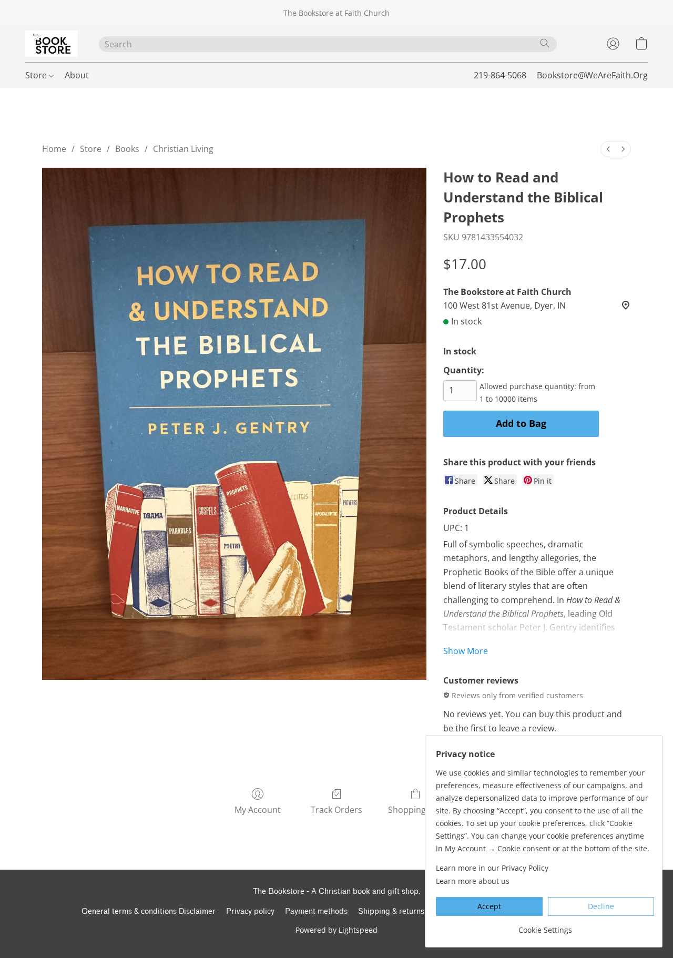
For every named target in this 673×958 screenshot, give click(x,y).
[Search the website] (545, 43)
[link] (545, 926)
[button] (51, 43)
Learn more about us (472, 881)
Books (127, 149)
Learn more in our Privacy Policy (492, 868)
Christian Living (183, 149)
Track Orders (336, 810)
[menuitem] (608, 149)
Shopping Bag (415, 810)
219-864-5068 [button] (500, 75)
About (77, 75)
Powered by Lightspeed (336, 930)
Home (54, 149)
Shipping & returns (391, 911)
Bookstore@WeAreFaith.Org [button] (592, 75)
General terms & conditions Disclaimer (148, 911)
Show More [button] (465, 651)
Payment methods (316, 911)
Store (37, 75)
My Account (257, 810)
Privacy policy (250, 911)
